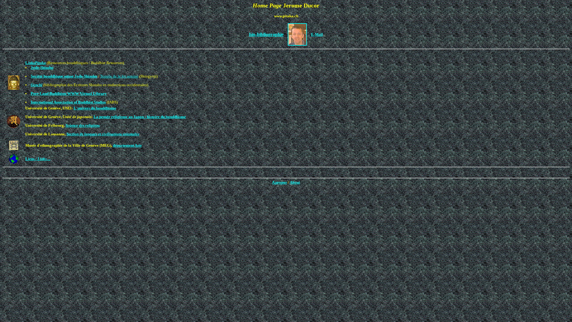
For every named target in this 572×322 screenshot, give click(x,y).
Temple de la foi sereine (119, 76)
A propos (279, 182)
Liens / (37, 159)
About (295, 182)
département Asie (127, 145)
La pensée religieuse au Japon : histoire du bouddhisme (140, 116)
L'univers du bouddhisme (95, 108)
